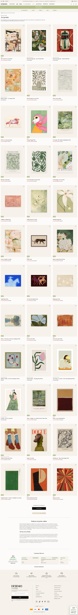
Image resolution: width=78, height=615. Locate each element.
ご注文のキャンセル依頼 (58, 596)
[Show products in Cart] (76, 4)
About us (37, 585)
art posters (29, 527)
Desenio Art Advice (57, 585)
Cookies (55, 593)
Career (37, 589)
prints (28, 523)
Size (47, 10)
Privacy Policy (18, 599)
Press (37, 587)
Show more (38, 508)
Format (40, 10)
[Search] (71, 4)
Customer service (57, 587)
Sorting (54, 10)
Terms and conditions (58, 591)
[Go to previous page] (33, 513)
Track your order (57, 589)
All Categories (24, 10)
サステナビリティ (39, 591)
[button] (73, 610)
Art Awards (38, 594)
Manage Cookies (57, 598)
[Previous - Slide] (20, 560)
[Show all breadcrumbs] (2, 12)
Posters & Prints (7, 12)
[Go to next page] (45, 513)
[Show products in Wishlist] (73, 4)
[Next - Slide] (70, 560)
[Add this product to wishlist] (23, 25)
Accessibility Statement (40, 593)
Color (33, 10)
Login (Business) (39, 596)
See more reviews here (39, 566)
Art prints (13, 12)
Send (20, 597)
